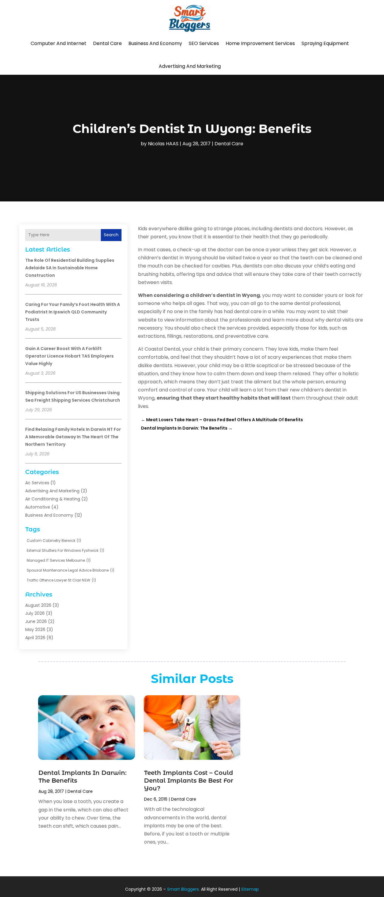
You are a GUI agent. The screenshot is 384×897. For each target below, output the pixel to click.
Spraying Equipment (325, 43)
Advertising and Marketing (190, 66)
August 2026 (38, 605)
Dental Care (107, 43)
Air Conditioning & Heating (52, 499)
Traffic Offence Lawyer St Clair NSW (61, 580)
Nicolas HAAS (163, 143)
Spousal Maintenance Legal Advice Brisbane (70, 570)
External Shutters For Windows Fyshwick (65, 550)
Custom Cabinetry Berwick (54, 540)
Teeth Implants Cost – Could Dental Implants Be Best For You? (188, 780)
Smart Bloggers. (183, 889)
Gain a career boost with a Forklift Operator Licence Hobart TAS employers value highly (69, 356)
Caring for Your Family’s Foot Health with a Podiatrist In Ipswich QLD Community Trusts (72, 311)
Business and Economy (155, 43)
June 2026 (36, 621)
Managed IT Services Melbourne (59, 560)
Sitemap (250, 889)
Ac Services (37, 483)
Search (111, 235)
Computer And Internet (58, 43)
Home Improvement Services (260, 43)
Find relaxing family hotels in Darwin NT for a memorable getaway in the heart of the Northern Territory (73, 436)
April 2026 (35, 638)
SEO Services (204, 43)
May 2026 (35, 630)
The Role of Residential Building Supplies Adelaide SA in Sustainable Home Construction (69, 267)
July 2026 (35, 613)
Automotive (37, 507)
